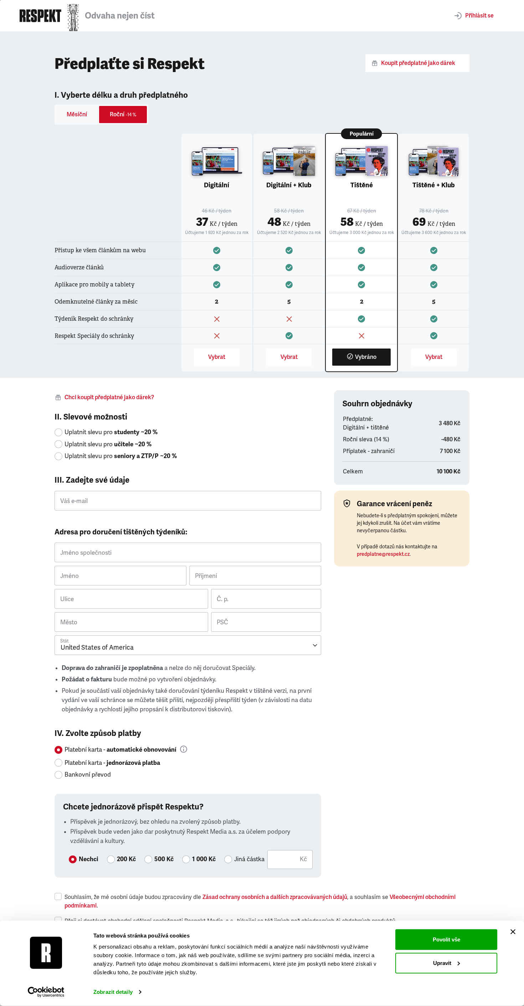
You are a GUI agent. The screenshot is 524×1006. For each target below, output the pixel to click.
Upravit (442, 963)
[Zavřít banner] (512, 931)
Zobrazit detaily (113, 992)
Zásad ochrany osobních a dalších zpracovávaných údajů (274, 897)
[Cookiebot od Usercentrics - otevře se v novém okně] (46, 992)
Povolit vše (446, 939)
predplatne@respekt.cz (383, 554)
